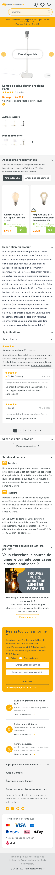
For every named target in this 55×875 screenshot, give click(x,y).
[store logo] (13, 4)
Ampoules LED (12, 178)
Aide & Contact (14, 773)
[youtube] (22, 808)
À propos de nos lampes (19, 781)
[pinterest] (17, 808)
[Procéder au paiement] (40, 430)
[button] (27, 22)
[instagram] (12, 808)
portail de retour (26, 522)
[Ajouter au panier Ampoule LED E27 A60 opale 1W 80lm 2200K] (22, 230)
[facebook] (7, 808)
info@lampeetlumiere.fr (26, 529)
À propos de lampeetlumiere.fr (23, 764)
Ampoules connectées (37, 178)
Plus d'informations (41, 366)
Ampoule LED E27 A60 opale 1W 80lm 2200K (14, 218)
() (19, 92)
